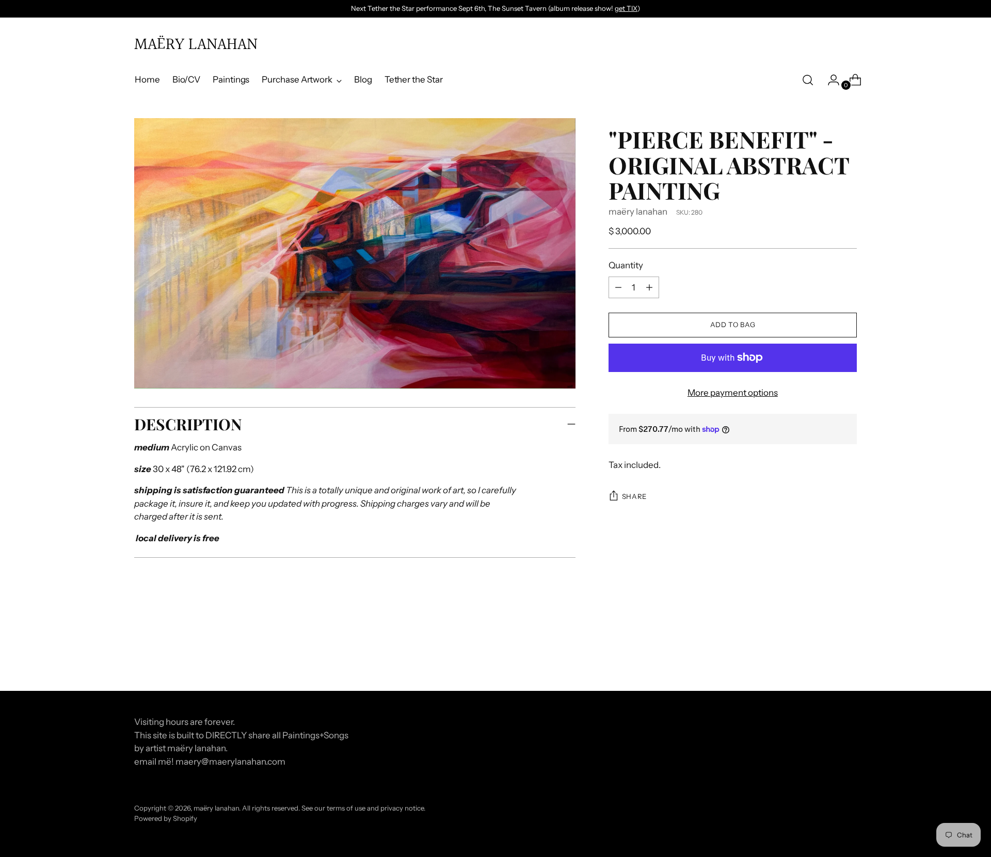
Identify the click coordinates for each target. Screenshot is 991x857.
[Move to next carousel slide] (848, 655)
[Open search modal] (807, 80)
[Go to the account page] (829, 80)
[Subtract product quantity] (649, 287)
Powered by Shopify (165, 818)
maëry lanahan (638, 211)
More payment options (733, 392)
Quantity (626, 265)
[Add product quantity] (618, 287)
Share (634, 496)
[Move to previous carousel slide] (824, 656)
